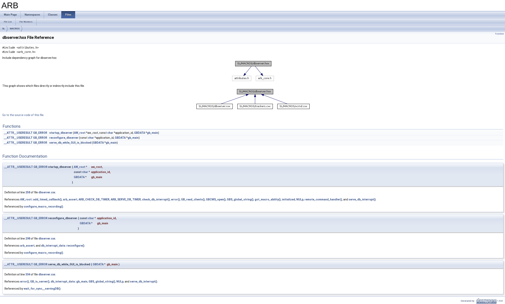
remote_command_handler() (323, 199)
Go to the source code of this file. (23, 115)
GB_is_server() (40, 281)
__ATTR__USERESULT (18, 132)
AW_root (79, 132)
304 (27, 274)
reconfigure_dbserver (63, 137)
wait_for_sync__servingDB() (42, 288)
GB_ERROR (40, 132)
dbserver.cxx (46, 192)
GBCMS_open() (216, 199)
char (110, 132)
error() (175, 199)
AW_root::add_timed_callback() (41, 199)
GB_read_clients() (193, 199)
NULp (299, 199)
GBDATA (139, 132)
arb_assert (70, 199)
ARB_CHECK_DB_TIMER (94, 199)
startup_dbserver (60, 132)
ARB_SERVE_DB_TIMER (126, 199)
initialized (288, 199)
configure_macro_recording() (43, 206)
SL (3, 28)
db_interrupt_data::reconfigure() (62, 245)
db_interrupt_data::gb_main (69, 281)
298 (27, 238)
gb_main (152, 132)
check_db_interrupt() (156, 199)
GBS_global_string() (240, 199)
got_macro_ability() (268, 199)
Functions (499, 34)
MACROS (15, 28)
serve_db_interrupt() (362, 199)
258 (27, 192)
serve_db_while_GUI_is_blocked (70, 142)
